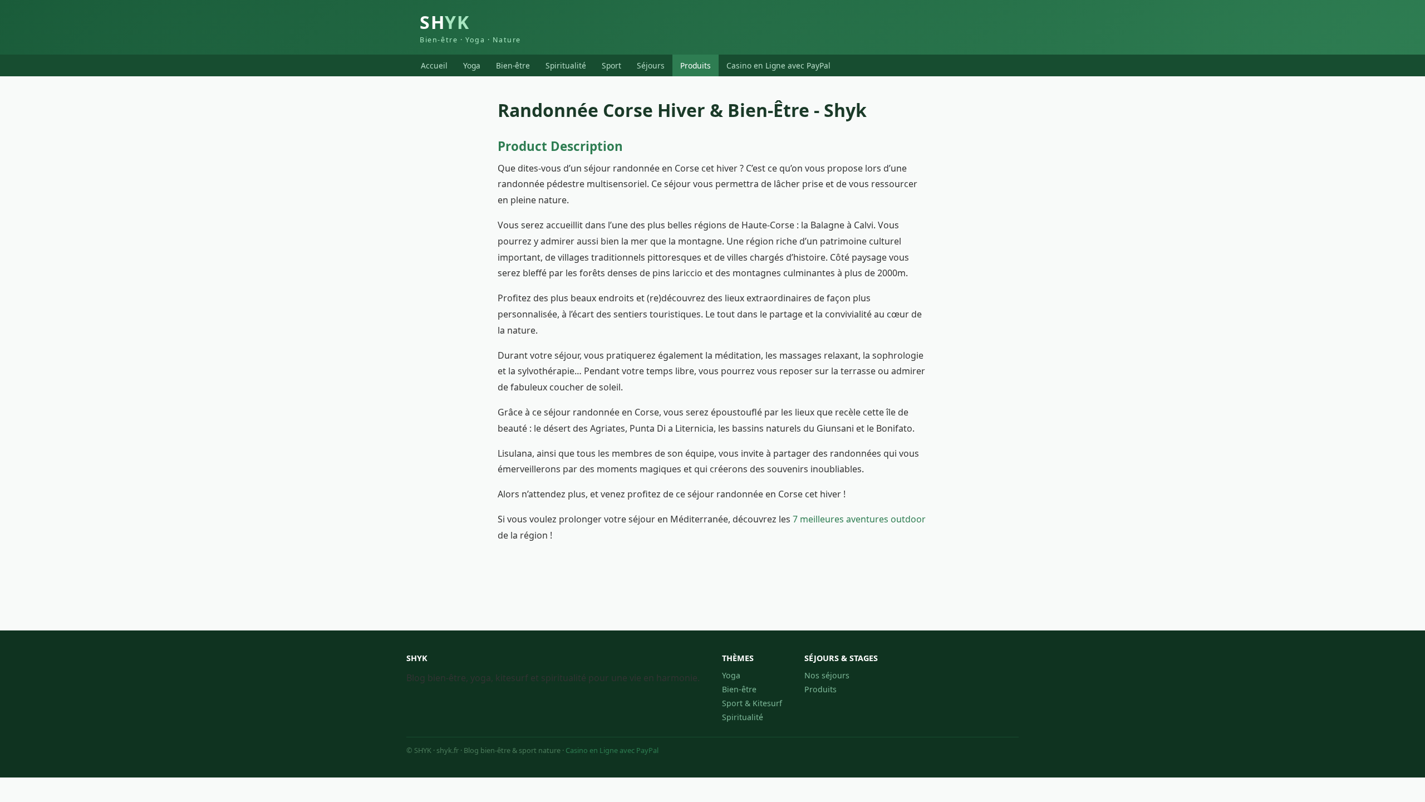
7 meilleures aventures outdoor (859, 519)
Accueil (434, 65)
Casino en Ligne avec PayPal (778, 65)
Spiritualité (566, 65)
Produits (695, 65)
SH (470, 27)
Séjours (651, 65)
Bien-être (513, 65)
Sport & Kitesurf (752, 703)
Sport (611, 65)
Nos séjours (826, 675)
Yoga (471, 65)
